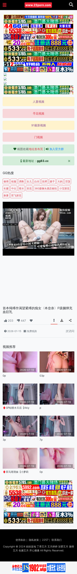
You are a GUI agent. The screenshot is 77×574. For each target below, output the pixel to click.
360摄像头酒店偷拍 (45, 188)
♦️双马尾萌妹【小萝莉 (15, 471)
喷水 (21, 188)
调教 (21, 181)
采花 (29, 188)
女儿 (29, 181)
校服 (13, 181)
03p (42, 375)
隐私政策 (34, 539)
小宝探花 (64, 188)
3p (4, 439)
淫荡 (67, 181)
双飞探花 (16, 195)
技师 (44, 181)
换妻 (6, 195)
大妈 (59, 181)
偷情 (6, 181)
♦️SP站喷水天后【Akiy (16, 407)
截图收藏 (30, 149)
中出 (13, 188)
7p (41, 439)
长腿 (6, 188)
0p (4, 375)
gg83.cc (43, 161)
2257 (45, 539)
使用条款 (21, 539)
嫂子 (52, 181)
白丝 (36, 181)
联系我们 (57, 539)
